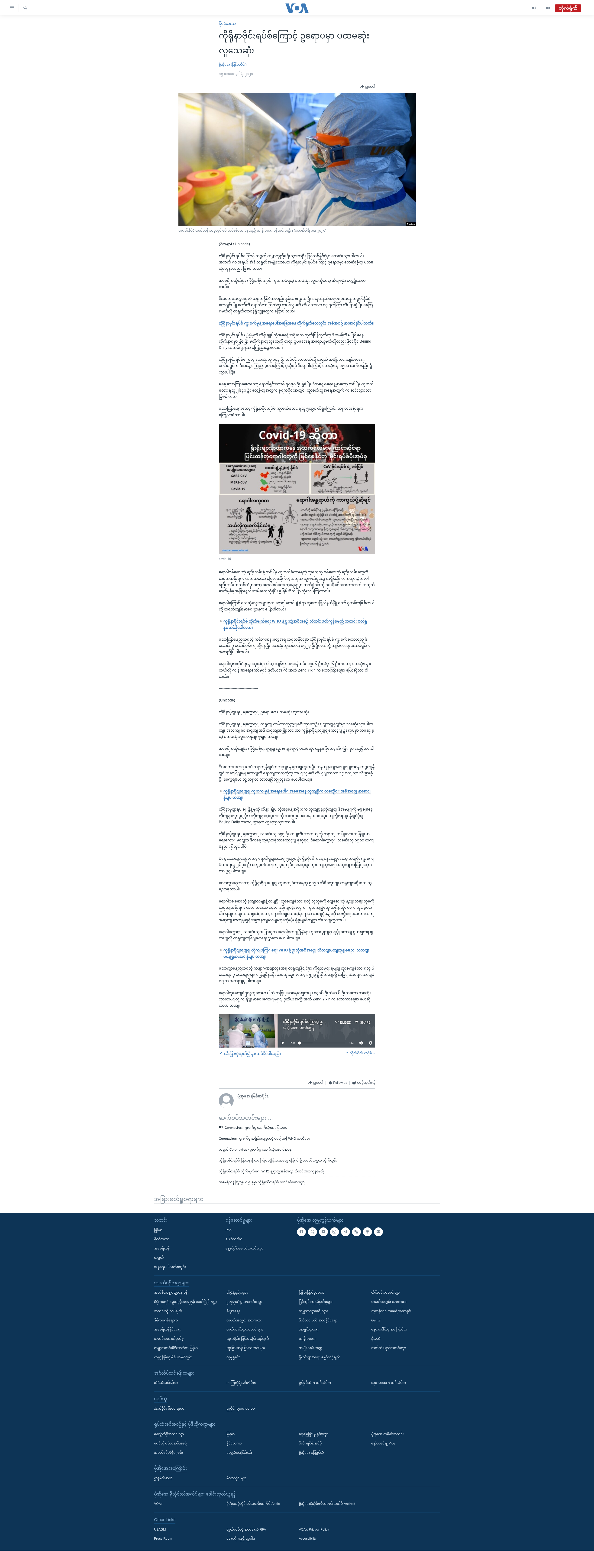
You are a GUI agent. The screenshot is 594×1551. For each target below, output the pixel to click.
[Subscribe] (378, 1231)
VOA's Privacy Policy (314, 1529)
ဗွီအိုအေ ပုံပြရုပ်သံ (311, 1452)
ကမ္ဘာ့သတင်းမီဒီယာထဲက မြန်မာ (176, 1348)
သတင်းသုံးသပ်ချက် (168, 1311)
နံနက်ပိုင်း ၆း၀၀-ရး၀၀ (169, 1408)
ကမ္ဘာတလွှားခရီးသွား (313, 1311)
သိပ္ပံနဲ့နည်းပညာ (237, 1292)
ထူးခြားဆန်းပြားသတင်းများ (245, 1348)
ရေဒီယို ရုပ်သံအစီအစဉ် (170, 1443)
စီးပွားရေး (233, 1311)
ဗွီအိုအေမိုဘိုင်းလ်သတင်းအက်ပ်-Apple (253, 1504)
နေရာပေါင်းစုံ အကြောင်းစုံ (389, 1329)
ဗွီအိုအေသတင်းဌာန (300, 1028)
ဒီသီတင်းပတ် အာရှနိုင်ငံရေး (318, 1320)
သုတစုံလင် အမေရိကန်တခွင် (391, 1311)
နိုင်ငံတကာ (227, 24)
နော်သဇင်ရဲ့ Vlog (383, 1443)
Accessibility (307, 1539)
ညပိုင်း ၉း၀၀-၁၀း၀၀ (240, 1408)
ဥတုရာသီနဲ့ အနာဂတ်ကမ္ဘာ (244, 1302)
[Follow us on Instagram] (334, 1231)
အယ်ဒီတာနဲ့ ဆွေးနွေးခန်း (171, 1292)
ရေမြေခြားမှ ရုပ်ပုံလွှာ (313, 1434)
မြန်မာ (158, 1230)
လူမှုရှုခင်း (233, 1357)
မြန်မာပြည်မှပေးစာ (311, 1292)
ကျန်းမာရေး (307, 1338)
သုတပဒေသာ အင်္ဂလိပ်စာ (388, 1383)
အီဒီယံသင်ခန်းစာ (166, 1383)
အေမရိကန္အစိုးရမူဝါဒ (240, 1539)
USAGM (160, 1529)
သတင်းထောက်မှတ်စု (169, 1338)
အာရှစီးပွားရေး (309, 1329)
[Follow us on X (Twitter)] (312, 1231)
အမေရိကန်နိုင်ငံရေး (167, 1329)
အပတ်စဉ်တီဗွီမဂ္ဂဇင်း (168, 1452)
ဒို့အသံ (376, 1338)
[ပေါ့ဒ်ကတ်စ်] (367, 1231)
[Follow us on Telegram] (345, 1231)
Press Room (163, 1539)
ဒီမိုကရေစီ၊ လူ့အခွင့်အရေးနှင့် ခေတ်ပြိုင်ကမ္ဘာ (185, 1302)
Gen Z (376, 1320)
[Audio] (534, 8)
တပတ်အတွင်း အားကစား (244, 1320)
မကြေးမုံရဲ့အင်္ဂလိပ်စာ (241, 1383)
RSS (229, 1230)
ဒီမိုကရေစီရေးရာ (166, 1320)
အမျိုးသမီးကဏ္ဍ (310, 1348)
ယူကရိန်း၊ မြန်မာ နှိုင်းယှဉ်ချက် (247, 1338)
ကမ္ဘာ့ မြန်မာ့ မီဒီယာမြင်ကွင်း (173, 1357)
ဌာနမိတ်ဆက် (163, 1478)
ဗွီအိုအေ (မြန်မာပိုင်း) (233, 64)
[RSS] (356, 1231)
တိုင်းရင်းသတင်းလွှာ (385, 1292)
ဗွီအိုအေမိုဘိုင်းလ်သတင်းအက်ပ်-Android (327, 1504)
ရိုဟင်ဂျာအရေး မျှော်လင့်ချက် (319, 1357)
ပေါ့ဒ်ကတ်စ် (234, 1239)
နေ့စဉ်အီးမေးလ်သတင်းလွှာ (244, 1248)
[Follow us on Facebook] (301, 1231)
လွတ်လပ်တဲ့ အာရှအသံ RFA (246, 1529)
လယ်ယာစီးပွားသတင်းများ (244, 1329)
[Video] (548, 8)
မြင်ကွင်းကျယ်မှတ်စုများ (316, 1302)
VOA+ (158, 1504)
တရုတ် (159, 1257)
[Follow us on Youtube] (323, 1231)
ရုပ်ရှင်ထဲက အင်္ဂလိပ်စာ (315, 1383)
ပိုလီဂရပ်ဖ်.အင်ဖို (310, 1443)
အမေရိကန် (162, 1248)
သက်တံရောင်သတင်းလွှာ (388, 1348)
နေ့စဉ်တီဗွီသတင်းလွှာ (169, 1434)
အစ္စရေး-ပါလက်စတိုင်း (170, 1267)
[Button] (367, 87)
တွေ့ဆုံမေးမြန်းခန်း (239, 1452)
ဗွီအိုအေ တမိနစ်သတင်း (387, 1434)
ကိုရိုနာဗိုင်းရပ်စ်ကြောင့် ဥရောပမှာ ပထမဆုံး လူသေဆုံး (325, 1022)
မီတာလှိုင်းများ (236, 1478)
